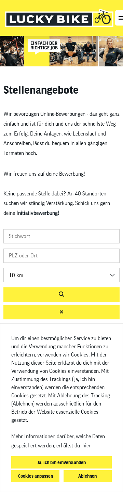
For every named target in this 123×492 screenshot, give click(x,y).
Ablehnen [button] (87, 475)
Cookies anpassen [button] (35, 475)
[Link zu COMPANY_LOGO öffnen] (59, 18)
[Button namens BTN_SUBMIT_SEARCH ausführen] (61, 294)
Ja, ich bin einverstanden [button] (62, 462)
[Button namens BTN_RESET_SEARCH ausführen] (61, 312)
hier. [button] (87, 445)
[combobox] (61, 275)
